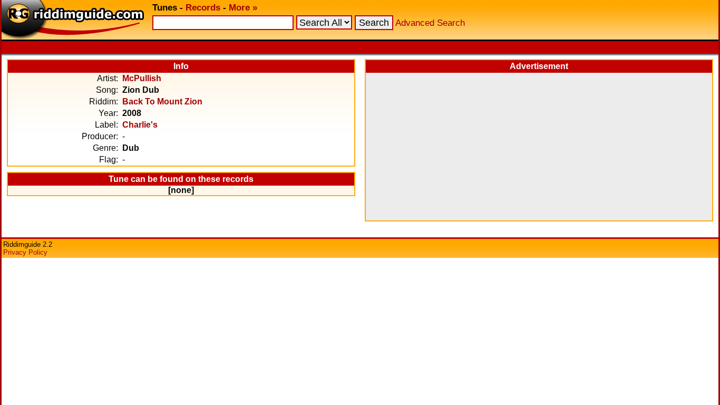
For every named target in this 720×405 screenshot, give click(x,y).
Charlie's (140, 124)
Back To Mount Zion (162, 101)
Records (203, 8)
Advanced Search (430, 23)
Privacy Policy (25, 252)
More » (243, 8)
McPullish (141, 78)
